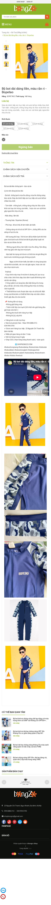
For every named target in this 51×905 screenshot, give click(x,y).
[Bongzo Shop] (25, 794)
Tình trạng (20, 96)
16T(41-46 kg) (23, 129)
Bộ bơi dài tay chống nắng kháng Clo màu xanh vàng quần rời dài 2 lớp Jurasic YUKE (31, 746)
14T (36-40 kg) (8, 129)
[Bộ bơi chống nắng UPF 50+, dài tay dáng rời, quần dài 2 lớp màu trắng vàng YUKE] (6, 761)
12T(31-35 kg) (37, 124)
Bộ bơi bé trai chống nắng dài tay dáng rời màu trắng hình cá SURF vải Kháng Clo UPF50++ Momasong (31, 720)
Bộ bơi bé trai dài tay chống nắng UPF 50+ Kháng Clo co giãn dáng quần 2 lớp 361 (29, 732)
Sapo (30, 848)
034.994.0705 (22, 811)
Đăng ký (29, 2)
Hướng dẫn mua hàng (10, 153)
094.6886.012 (9, 811)
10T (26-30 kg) (22, 124)
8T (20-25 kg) (8, 124)
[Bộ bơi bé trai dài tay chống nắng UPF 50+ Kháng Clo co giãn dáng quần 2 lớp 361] (6, 735)
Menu (8, 24)
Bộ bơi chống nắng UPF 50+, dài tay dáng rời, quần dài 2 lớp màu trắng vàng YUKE (30, 758)
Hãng (4, 96)
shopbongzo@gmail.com (13, 816)
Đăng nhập (21, 2)
